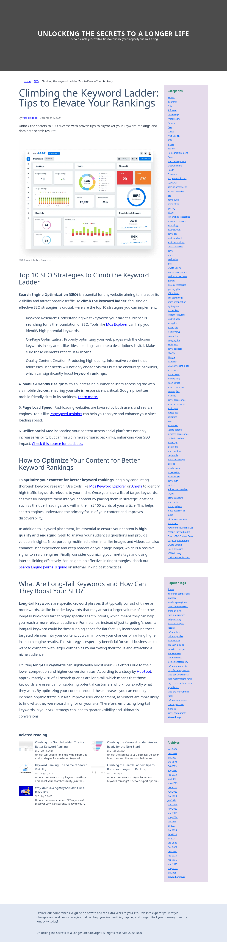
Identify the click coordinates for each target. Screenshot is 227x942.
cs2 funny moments (177, 666)
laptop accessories (177, 284)
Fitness (171, 97)
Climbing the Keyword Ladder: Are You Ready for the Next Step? (133, 744)
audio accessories (176, 404)
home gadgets (175, 506)
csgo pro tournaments (178, 691)
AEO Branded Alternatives (180, 527)
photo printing (174, 610)
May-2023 (173, 783)
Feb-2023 (172, 774)
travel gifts (173, 327)
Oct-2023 (172, 766)
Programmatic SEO (177, 178)
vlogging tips (174, 340)
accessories (173, 370)
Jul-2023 (172, 825)
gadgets (172, 280)
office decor (173, 293)
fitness (171, 255)
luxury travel (174, 640)
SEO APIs (172, 182)
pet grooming (174, 619)
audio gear (173, 408)
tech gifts (172, 323)
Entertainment (175, 165)
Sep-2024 (172, 761)
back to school (175, 238)
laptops (171, 463)
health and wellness (177, 276)
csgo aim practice (176, 615)
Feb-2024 (172, 834)
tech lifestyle (174, 476)
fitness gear (173, 412)
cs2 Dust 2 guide (176, 644)
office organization (177, 301)
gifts (170, 263)
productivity (173, 310)
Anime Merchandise (177, 489)
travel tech (173, 480)
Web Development (177, 161)
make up (172, 708)
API (169, 195)
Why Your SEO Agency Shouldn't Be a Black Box (60, 790)
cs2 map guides (175, 636)
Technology (173, 114)
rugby (170, 695)
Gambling (172, 361)
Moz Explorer (117, 324)
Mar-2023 (172, 813)
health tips (173, 259)
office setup (173, 502)
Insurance (173, 101)
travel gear (173, 233)
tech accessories (176, 191)
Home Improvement (178, 152)
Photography (174, 118)
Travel (171, 131)
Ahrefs (136, 486)
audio (170, 514)
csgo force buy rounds (178, 670)
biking (170, 212)
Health (171, 169)
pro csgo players (176, 623)
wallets (171, 485)
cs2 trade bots (175, 657)
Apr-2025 (172, 859)
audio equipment (176, 387)
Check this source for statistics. (57, 443)
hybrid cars (173, 687)
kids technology (175, 297)
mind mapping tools (177, 602)
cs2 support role (176, 704)
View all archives (176, 876)
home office (173, 204)
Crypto (171, 493)
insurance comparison (179, 593)
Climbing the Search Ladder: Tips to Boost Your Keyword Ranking (131, 767)
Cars (170, 127)
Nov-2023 (172, 808)
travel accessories (177, 399)
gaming (171, 208)
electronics (173, 446)
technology (173, 225)
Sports (171, 144)
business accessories (178, 434)
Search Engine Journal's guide (43, 567)
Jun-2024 (172, 779)
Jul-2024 (172, 838)
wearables (173, 336)
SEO (36, 81)
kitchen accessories (177, 519)
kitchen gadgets (175, 497)
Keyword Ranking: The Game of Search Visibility (61, 767)
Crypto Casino (174, 267)
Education (172, 174)
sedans (171, 627)
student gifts (174, 319)
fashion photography (178, 661)
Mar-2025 (172, 864)
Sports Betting (175, 429)
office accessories (176, 510)
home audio (173, 199)
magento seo (174, 653)
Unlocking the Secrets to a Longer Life (113, 33)
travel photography (177, 712)
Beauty (171, 148)
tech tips (172, 395)
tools (170, 421)
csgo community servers (180, 683)
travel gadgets (175, 348)
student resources (177, 314)
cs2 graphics (174, 632)
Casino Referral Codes (179, 557)
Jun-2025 (172, 872)
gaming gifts (174, 289)
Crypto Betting (175, 544)
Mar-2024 (172, 804)
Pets (170, 106)
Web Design (173, 135)
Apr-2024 (172, 830)
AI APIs (171, 353)
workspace (173, 344)
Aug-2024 (172, 770)
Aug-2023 (172, 791)
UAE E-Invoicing (175, 549)
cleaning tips (174, 382)
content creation (176, 438)
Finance (171, 157)
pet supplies (173, 391)
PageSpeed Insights (66, 413)
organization (174, 472)
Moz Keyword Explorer (107, 486)
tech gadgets (174, 229)
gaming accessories (177, 186)
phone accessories (177, 221)
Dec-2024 (172, 851)
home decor (173, 374)
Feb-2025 (172, 855)
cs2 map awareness (177, 700)
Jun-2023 (172, 757)
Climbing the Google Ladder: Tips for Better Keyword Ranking (59, 744)
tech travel (173, 425)
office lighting (174, 451)
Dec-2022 (172, 847)
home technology (176, 459)
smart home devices (178, 606)
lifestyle (171, 357)
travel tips (172, 442)
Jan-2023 (172, 821)
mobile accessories (177, 272)
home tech (173, 523)
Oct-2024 (172, 787)
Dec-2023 (172, 753)
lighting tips (173, 306)
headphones (174, 468)
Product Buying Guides (179, 531)
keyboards (173, 455)
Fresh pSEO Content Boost (180, 536)
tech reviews (174, 331)
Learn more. (88, 396)
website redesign (176, 649)
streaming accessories (179, 216)
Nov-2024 (172, 749)
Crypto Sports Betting (178, 540)
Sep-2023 (172, 842)
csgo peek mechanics (178, 674)
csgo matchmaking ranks (180, 678)
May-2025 (173, 868)
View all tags (174, 717)
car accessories (175, 246)
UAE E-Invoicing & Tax (178, 365)
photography (174, 378)
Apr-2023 (172, 796)
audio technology (176, 242)
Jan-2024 (172, 800)
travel (170, 250)
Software (172, 110)
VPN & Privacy (174, 553)
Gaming (171, 123)
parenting (172, 416)
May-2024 (173, 817)
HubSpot (144, 671)
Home (27, 81)
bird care (172, 597)
